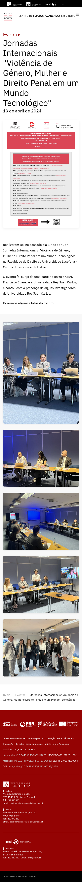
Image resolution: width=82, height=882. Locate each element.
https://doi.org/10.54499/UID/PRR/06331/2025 (27, 760)
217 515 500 (13, 800)
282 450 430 (13, 857)
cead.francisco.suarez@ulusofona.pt (26, 803)
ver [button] (41, 372)
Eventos (12, 34)
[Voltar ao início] (39, 15)
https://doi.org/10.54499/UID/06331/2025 (24, 755)
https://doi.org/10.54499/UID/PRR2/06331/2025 (33, 766)
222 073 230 (13, 818)
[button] (77, 15)
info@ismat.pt (34, 857)
